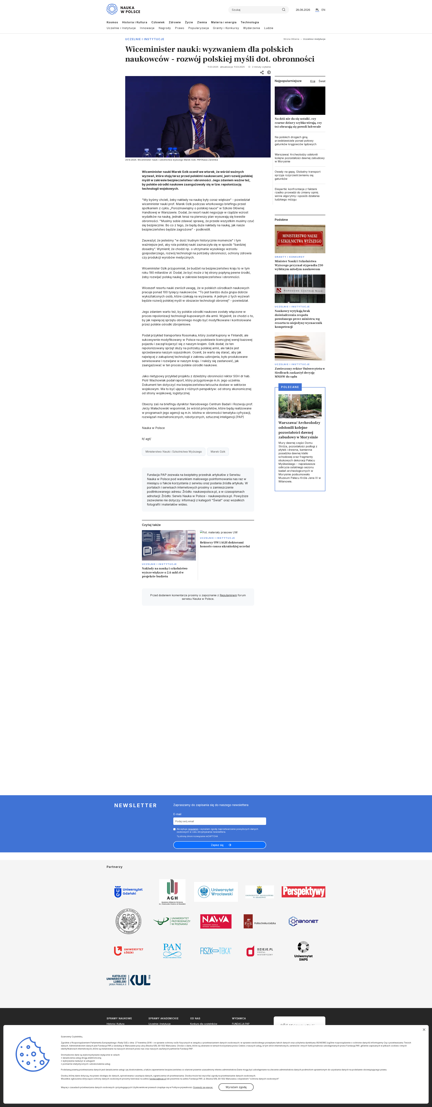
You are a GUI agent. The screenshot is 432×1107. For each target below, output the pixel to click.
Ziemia (202, 22)
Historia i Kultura (134, 22)
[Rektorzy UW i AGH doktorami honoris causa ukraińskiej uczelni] (227, 555)
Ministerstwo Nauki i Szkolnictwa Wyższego (173, 451)
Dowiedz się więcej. (203, 1087)
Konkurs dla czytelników (203, 1023)
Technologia (250, 22)
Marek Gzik (218, 451)
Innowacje (147, 28)
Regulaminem (228, 595)
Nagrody (165, 28)
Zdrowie (175, 22)
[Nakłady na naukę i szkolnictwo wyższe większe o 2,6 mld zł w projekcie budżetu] (169, 555)
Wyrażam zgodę (236, 1087)
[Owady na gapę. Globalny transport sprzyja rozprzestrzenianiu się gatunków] (300, 175)
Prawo (179, 28)
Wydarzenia (251, 28)
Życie (189, 22)
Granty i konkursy (290, 256)
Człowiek (158, 22)
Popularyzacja (198, 28)
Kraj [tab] (312, 81)
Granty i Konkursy (226, 28)
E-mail (177, 814)
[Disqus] (198, 656)
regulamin (193, 829)
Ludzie (268, 28)
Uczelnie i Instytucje (121, 28)
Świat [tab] (322, 81)
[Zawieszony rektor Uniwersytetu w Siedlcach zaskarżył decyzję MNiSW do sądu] (300, 355)
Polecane (290, 387)
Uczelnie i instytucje (144, 39)
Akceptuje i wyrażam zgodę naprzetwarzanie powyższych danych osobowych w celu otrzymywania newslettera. (217, 830)
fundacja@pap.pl (157, 1078)
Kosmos (112, 22)
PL (317, 9)
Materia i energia (224, 22)
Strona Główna (291, 39)
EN (323, 9)
